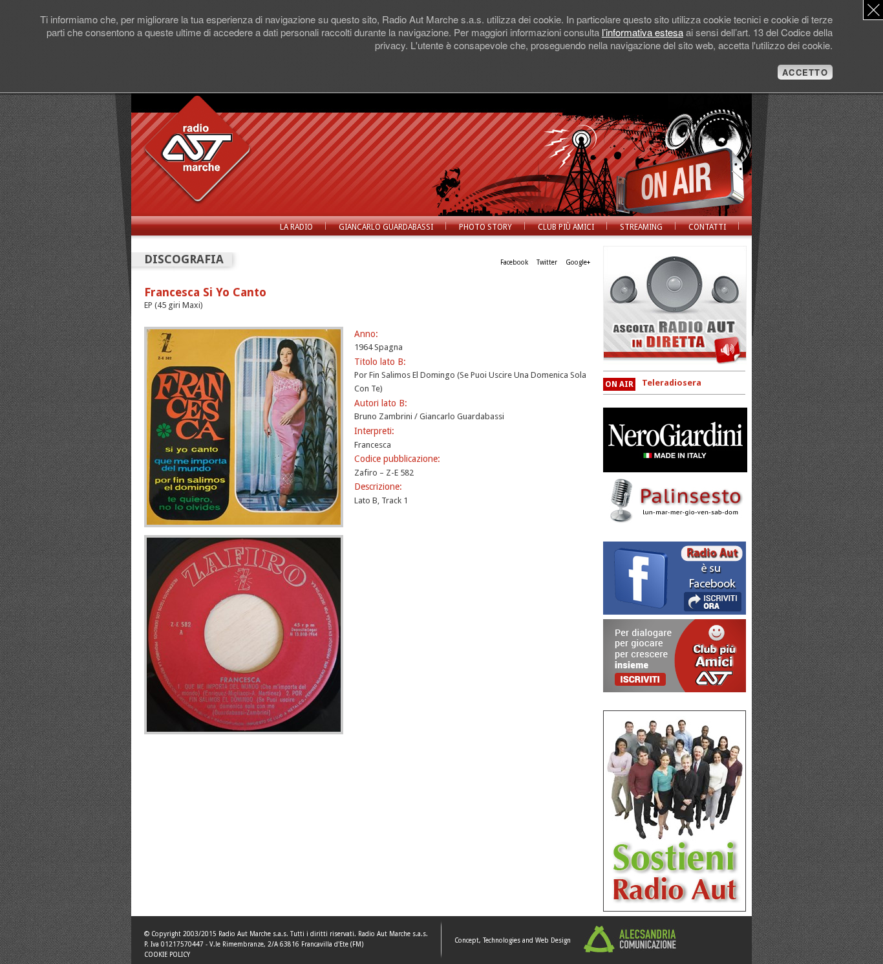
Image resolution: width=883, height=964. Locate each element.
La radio (296, 227)
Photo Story (485, 227)
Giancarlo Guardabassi (386, 227)
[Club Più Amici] (674, 909)
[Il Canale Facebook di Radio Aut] (674, 612)
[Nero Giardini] (675, 469)
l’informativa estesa (642, 32)
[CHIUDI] (873, 10)
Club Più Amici (566, 227)
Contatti (707, 227)
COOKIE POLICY (167, 954)
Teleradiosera (671, 383)
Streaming (641, 227)
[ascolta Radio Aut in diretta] (675, 305)
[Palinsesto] (675, 521)
